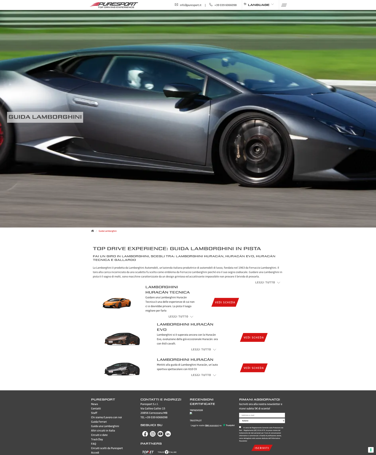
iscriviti (262, 448)
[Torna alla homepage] (93, 230)
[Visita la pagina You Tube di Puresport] (160, 436)
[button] (283, 5)
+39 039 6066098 (156, 417)
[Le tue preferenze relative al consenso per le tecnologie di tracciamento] (371, 450)
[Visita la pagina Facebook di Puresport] (145, 436)
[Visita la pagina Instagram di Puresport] (153, 436)
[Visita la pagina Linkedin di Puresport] (168, 436)
